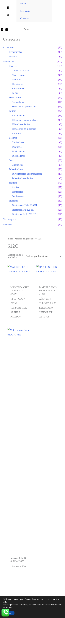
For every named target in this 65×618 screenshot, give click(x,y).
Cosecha (13, 66)
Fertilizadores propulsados (24, 106)
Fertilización (15, 97)
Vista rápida (20, 281)
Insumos (13, 56)
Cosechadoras (18, 75)
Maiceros (16, 79)
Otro (11, 160)
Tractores (13, 200)
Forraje (12, 111)
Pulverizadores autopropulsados (27, 173)
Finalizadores (18, 151)
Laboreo (13, 138)
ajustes (8, 607)
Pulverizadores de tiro (22, 178)
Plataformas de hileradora (24, 129)
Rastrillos (16, 133)
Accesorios (8, 47)
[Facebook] (8, 7)
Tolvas (15, 93)
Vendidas (7, 224)
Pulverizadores (16, 169)
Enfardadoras (18, 115)
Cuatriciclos (17, 165)
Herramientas (15, 52)
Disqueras (16, 147)
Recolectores (18, 88)
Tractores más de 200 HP (24, 214)
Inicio (10, 238)
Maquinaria (8, 61)
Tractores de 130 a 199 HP (24, 205)
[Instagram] (8, 15)
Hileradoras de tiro (21, 124)
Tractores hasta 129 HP (23, 209)
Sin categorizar (10, 219)
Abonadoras (18, 102)
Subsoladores (18, 155)
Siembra (13, 182)
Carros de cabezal (20, 70)
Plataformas (17, 84)
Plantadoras (17, 191)
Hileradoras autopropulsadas (25, 120)
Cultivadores (18, 142)
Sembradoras (18, 196)
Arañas (15, 187)
